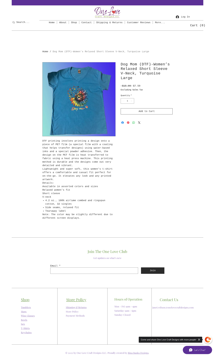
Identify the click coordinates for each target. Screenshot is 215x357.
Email (54, 266)
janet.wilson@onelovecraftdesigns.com (173, 307)
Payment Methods (75, 315)
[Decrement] (123, 100)
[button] (196, 25)
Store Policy (72, 311)
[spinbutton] (127, 100)
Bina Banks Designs (138, 352)
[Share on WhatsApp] (133, 122)
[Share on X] (139, 122)
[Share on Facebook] (122, 122)
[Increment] (132, 100)
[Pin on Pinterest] (128, 122)
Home (45, 51)
